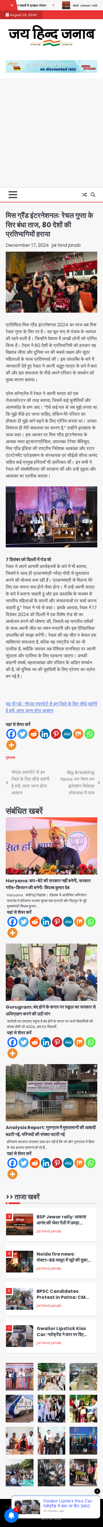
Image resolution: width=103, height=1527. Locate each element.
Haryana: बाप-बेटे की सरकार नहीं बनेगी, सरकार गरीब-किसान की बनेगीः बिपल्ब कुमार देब (48, 884)
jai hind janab (66, 245)
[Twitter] (22, 734)
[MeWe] (67, 734)
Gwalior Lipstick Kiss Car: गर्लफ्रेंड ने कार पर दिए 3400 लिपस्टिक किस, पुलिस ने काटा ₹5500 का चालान (63, 1337)
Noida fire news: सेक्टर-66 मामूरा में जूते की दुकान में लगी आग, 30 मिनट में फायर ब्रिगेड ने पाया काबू (65, 1263)
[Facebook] (11, 734)
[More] (11, 745)
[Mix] (78, 734)
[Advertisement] (51, 132)
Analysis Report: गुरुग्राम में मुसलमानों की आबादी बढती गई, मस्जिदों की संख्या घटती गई (51, 1131)
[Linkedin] (45, 734)
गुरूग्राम (10, 757)
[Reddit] (34, 734)
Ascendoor (53, 1513)
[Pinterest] (56, 734)
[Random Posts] (84, 194)
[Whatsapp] (89, 734)
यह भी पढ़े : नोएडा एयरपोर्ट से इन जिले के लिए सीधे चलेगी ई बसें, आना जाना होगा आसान (51, 707)
